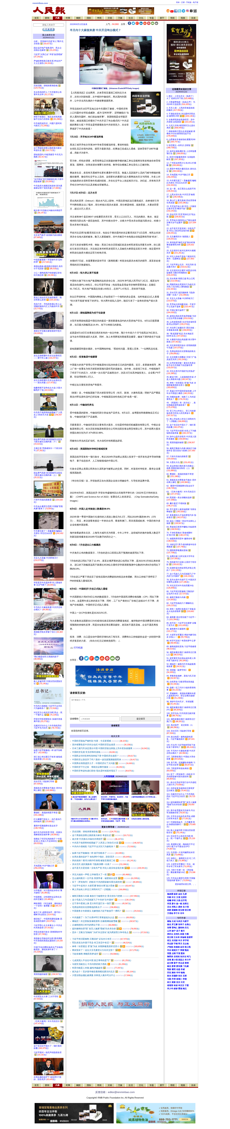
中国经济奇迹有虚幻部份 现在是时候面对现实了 (103, 771)
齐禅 (174, 979)
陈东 (169, 976)
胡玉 (169, 940)
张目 (180, 976)
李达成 (181, 963)
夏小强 (175, 960)
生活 (131, 18)
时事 (68, 18)
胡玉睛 (181, 910)
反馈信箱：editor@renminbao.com (115, 1092)
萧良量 (179, 966)
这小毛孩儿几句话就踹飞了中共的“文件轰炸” (103, 900)
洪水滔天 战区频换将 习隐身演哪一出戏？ (100, 864)
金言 (182, 947)
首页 (36, 18)
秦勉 (169, 921)
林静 (169, 910)
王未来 (177, 937)
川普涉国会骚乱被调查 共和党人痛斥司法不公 (102, 975)
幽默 (78, 18)
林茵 (182, 934)
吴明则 (177, 957)
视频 (183, 18)
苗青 (169, 960)
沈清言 (184, 897)
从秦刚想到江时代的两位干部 (94, 925)
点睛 (174, 953)
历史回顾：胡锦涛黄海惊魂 (96, 831)
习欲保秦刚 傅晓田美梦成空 (95, 954)
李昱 (169, 904)
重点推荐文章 (48, 35)
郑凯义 (175, 907)
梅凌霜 (170, 894)
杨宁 (174, 931)
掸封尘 (170, 934)
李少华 (170, 989)
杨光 (169, 924)
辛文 (174, 897)
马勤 (169, 979)
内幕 (57, 18)
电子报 (195, 2)
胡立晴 (188, 910)
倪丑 (178, 982)
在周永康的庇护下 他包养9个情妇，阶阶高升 (102, 857)
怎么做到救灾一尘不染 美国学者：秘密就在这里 (106, 878)
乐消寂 (175, 940)
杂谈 (193, 18)
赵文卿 (170, 963)
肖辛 (182, 913)
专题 (151, 18)
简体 (178, 2)
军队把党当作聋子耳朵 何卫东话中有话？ (102, 943)
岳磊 (178, 969)
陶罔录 (170, 957)
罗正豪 (175, 924)
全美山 (188, 924)
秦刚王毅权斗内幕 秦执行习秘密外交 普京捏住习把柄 (106, 896)
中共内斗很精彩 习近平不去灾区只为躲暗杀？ (104, 846)
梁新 (174, 982)
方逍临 (170, 913)
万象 (120, 18)
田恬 (169, 973)
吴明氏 (177, 934)
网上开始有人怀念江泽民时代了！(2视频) (100, 889)
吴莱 (185, 976)
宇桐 (176, 944)
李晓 (185, 979)
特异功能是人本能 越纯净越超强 (97, 968)
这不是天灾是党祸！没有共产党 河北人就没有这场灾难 (109, 868)
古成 (174, 921)
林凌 (176, 985)
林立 (169, 982)
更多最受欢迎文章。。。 (186, 884)
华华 (178, 973)
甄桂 (187, 950)
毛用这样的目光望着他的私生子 (96, 907)
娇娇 (176, 989)
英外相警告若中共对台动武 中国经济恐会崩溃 (102, 744)
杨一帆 (179, 904)
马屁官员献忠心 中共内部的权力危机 (100, 964)
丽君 (176, 894)
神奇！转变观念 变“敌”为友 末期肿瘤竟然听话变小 (108, 946)
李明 (174, 900)
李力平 (188, 960)
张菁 (169, 928)
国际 (89, 18)
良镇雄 (177, 947)
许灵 (183, 982)
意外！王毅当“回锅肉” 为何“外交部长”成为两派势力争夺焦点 (110, 932)
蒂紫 (182, 950)
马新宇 (186, 921)
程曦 (169, 900)
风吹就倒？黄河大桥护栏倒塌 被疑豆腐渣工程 (104, 860)
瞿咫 (174, 969)
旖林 (174, 973)
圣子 (178, 931)
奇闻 (99, 18)
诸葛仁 (179, 979)
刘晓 (169, 897)
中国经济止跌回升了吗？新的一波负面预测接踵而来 (105, 759)
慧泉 (183, 953)
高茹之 (181, 960)
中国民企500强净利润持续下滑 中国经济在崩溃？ (104, 756)
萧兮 (174, 904)
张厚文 (186, 904)
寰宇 (162, 18)
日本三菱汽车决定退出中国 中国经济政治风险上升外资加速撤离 (111, 748)
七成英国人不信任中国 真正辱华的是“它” (101, 960)
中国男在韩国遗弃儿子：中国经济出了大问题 (103, 763)
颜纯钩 (181, 928)
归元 (187, 928)
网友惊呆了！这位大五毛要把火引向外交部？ (105, 950)
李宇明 (186, 940)
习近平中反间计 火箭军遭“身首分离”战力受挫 (103, 886)
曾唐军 (190, 937)
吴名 (169, 907)
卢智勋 (170, 947)
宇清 (178, 953)
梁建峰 (175, 910)
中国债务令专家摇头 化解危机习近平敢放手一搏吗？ (107, 911)
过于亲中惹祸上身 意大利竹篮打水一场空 (101, 903)
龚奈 (180, 907)
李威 (183, 969)
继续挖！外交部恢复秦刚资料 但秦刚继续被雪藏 (105, 921)
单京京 (181, 985)
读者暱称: (74, 719)
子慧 (187, 985)
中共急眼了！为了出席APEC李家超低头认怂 (103, 917)
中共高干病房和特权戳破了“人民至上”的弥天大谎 (107, 843)
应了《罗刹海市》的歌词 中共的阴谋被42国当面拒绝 (107, 882)
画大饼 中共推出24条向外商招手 (98, 839)
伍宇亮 (184, 900)
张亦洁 (183, 957)
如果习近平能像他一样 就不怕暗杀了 (98, 853)
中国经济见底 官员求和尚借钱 (95, 752)
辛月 (180, 940)
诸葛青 (170, 985)
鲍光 (169, 966)
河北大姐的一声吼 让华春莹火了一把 (102, 874)
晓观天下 (176, 950)
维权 (172, 18)
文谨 (178, 897)
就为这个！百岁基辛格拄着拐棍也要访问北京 (104, 971)
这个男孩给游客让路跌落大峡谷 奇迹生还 (102, 835)
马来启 (179, 921)
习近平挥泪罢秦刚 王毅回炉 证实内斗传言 (101, 939)
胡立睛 (170, 937)
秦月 (183, 931)
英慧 (169, 953)
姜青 (174, 966)
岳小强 (186, 907)
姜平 (176, 963)
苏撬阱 (175, 976)
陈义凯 (188, 947)
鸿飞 (189, 957)
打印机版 (78, 647)
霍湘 (180, 989)
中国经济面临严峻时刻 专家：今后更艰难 (100, 741)
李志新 (170, 944)
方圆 (187, 934)
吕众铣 (186, 944)
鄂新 (169, 969)
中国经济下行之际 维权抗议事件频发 (98, 767)
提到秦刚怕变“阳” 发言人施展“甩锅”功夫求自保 (105, 928)
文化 (141, 18)
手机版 (188, 2)
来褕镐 (183, 937)
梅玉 (185, 989)
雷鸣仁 (175, 928)
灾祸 (110, 18)
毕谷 (169, 950)
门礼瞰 (186, 966)
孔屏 (185, 894)
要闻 (47, 18)
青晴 (187, 963)
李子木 (177, 913)
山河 (169, 931)
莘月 (180, 944)
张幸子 (181, 924)
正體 (183, 2)
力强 (178, 900)
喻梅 (183, 973)
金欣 (180, 894)
